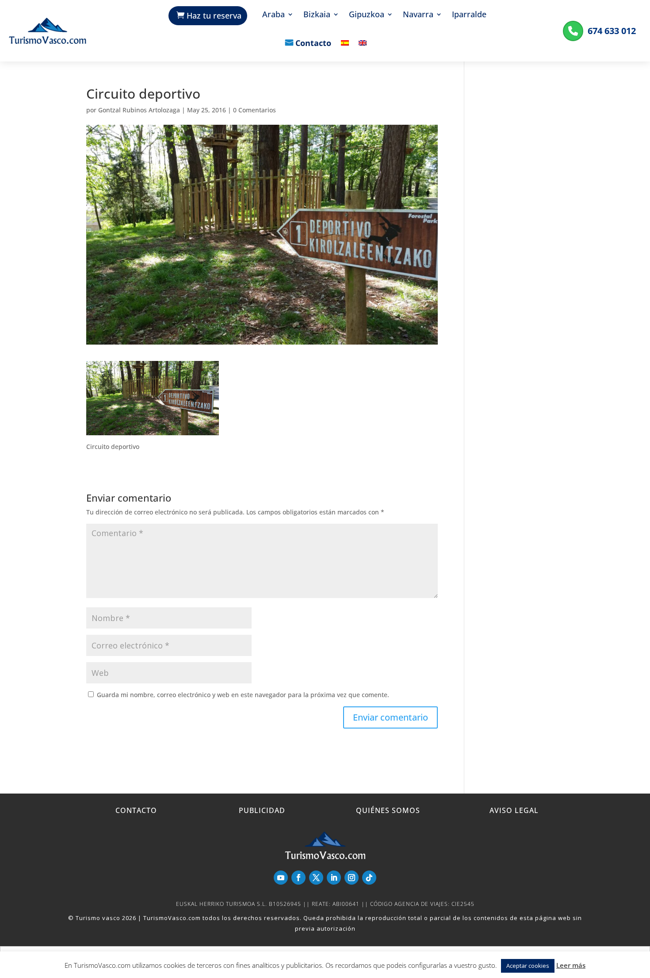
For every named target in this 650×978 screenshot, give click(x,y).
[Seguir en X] (316, 878)
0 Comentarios (254, 110)
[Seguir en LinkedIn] (334, 878)
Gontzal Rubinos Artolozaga (139, 110)
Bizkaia (316, 15)
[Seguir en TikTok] (369, 878)
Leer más (570, 965)
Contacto (313, 43)
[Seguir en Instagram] (351, 878)
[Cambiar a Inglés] (363, 49)
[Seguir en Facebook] (298, 878)
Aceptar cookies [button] (527, 966)
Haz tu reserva (214, 15)
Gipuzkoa (366, 15)
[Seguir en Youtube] (281, 878)
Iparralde (469, 15)
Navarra (418, 15)
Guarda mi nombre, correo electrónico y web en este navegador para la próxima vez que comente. (243, 694)
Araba (273, 15)
